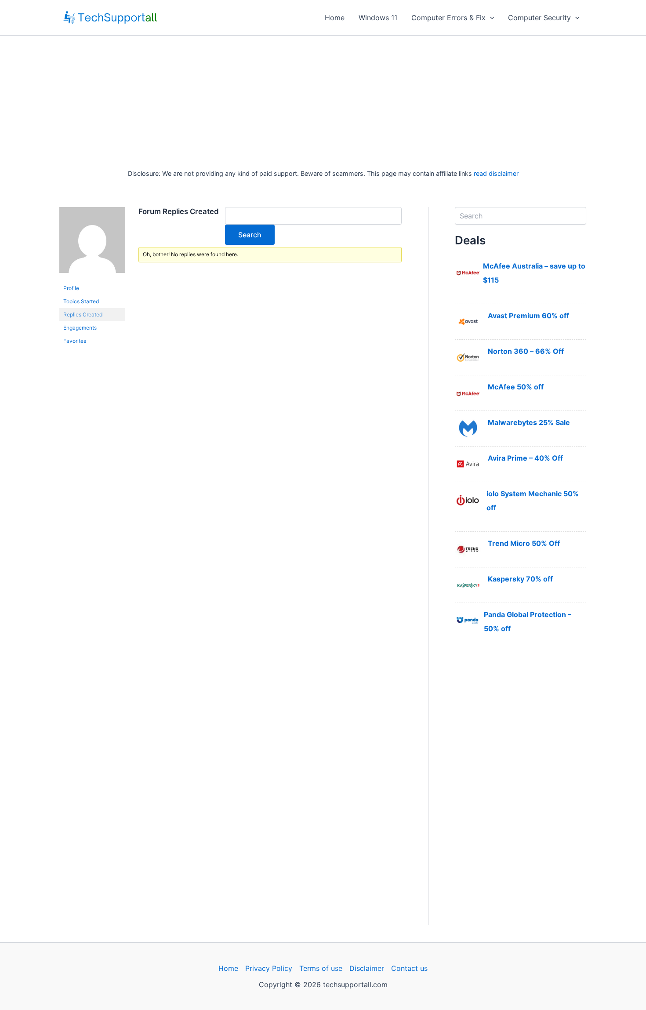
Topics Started (81, 301)
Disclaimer (366, 968)
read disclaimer (496, 173)
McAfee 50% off (516, 386)
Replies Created (82, 314)
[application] (490, 17)
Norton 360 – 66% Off (526, 351)
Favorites (74, 341)
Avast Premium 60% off (528, 315)
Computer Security (539, 17)
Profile (71, 288)
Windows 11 (378, 17)
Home (335, 17)
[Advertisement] (323, 101)
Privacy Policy (268, 968)
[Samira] (92, 244)
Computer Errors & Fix (448, 17)
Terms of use (320, 968)
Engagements (80, 327)
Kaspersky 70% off (520, 578)
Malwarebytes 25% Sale (529, 422)
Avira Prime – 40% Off (525, 458)
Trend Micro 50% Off (524, 543)
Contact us (409, 968)
